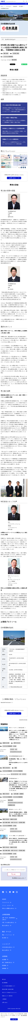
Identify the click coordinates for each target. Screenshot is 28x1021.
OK (13, 1019)
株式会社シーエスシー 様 (14, 809)
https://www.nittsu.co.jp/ (16, 686)
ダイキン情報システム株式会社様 (16, 835)
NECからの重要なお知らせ (8, 908)
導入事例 (21, 6)
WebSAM (15, 6)
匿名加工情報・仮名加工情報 (7, 989)
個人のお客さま (5, 925)
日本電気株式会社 (13, 778)
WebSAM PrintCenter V (6, 702)
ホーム (2, 6)
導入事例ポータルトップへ (18, 878)
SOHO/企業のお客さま (7, 947)
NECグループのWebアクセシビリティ (9, 992)
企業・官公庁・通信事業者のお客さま (8, 918)
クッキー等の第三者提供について (8, 985)
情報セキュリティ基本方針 (7, 995)
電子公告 (4, 979)
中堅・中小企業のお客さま (8, 922)
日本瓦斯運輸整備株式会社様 (15, 756)
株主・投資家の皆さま (7, 962)
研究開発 (4, 965)
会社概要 (4, 959)
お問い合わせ (4, 1002)
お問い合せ (12, 178)
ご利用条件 (4, 999)
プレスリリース (5, 902)
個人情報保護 (24, 1015)
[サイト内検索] (24, 1)
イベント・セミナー (6, 905)
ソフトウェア (8, 6)
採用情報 (4, 968)
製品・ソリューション (7, 934)
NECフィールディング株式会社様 (16, 727)
